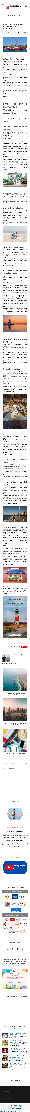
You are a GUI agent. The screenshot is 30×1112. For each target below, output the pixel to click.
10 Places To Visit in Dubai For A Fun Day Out (15, 694)
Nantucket (5, 169)
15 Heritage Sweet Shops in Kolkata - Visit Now (17, 1034)
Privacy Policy (8, 1098)
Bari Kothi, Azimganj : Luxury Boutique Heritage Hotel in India (17, 1065)
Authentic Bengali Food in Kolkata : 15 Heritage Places (17, 1041)
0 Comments (23, 32)
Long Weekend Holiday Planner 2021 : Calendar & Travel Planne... (15, 754)
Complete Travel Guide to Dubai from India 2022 (15, 724)
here (20, 848)
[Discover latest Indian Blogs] (8, 1111)
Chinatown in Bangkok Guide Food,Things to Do (18, 1056)
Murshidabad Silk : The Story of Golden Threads (17, 1049)
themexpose (18, 1108)
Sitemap (6, 1091)
